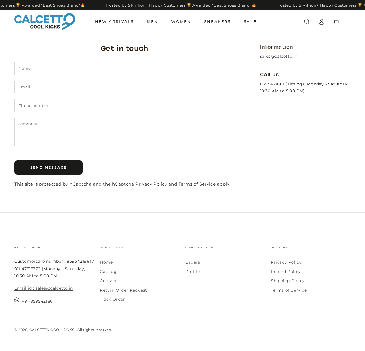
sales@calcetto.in (278, 56)
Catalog (108, 271)
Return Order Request (123, 290)
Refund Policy (286, 271)
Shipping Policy (288, 280)
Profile (192, 271)
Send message (48, 167)
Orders (192, 262)
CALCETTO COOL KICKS (52, 330)
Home (106, 262)
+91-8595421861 (38, 301)
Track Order (112, 299)
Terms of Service (197, 184)
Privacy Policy (151, 184)
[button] (306, 21)
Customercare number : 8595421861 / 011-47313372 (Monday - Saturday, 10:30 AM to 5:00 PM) (54, 268)
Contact (108, 280)
